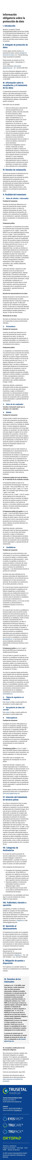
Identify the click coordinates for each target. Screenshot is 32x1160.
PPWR (4, 1150)
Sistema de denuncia (14, 1150)
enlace (8, 702)
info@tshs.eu (20, 920)
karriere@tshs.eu (8, 639)
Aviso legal (20, 1148)
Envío (26, 1148)
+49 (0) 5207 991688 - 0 (15, 1108)
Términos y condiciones (9, 1146)
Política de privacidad (9, 1148)
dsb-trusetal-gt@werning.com (11, 793)
